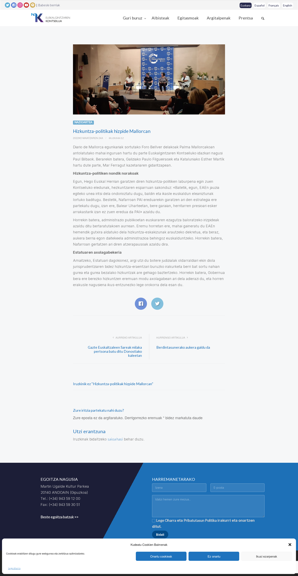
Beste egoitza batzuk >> (59, 517)
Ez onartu (214, 556)
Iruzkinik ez (116, 138)
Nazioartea (83, 122)
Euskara (246, 5)
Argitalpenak (218, 17)
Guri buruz (133, 17)
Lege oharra (14, 568)
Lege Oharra (166, 520)
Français (274, 5)
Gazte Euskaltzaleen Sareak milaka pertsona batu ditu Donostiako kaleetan (115, 351)
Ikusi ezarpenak (266, 556)
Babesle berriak (49, 5)
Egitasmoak (188, 17)
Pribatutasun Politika (200, 520)
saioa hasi (115, 439)
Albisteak (160, 17)
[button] (290, 545)
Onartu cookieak (161, 556)
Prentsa (246, 17)
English (287, 5)
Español (260, 5)
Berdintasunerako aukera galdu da (183, 347)
